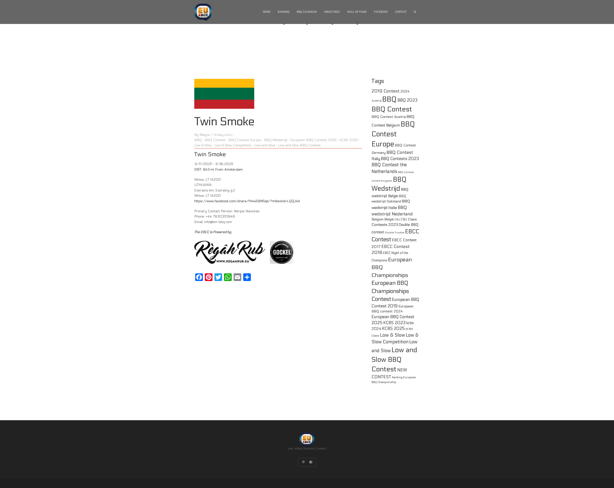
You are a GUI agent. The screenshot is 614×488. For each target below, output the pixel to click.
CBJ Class (409, 219)
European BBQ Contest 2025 (313, 140)
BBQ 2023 (407, 100)
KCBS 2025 (348, 140)
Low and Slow (264, 145)
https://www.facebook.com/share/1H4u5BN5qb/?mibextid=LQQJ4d (247, 201)
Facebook (381, 11)
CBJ (397, 219)
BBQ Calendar (307, 11)
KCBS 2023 (394, 323)
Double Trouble (394, 232)
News (267, 11)
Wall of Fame (357, 11)
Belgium (378, 219)
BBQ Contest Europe (244, 140)
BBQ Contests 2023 (400, 158)
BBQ (198, 140)
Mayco (205, 135)
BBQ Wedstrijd (275, 140)
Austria (376, 100)
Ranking (283, 11)
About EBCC (332, 11)
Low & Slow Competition (232, 145)
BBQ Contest (215, 140)
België (389, 219)
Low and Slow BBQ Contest (299, 145)
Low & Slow (203, 145)
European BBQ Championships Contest (390, 291)
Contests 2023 (385, 224)
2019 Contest (386, 91)
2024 (404, 91)
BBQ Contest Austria (389, 117)
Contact (401, 11)
